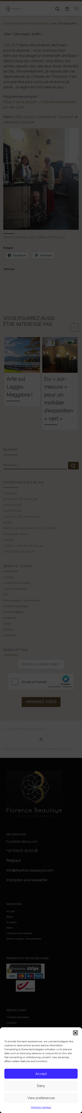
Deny (41, 1086)
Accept (41, 1074)
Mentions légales (41, 1107)
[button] (75, 1033)
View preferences (41, 1098)
